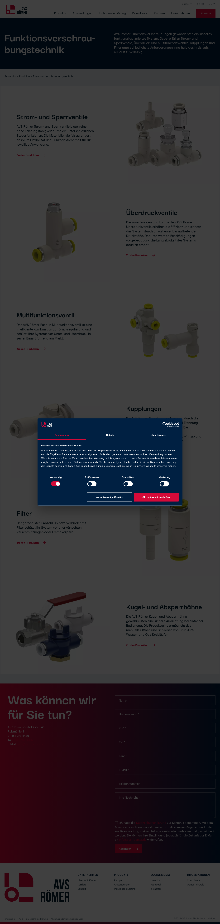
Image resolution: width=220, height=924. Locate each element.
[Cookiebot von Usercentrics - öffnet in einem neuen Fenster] (165, 424)
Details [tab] (110, 435)
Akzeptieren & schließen (156, 497)
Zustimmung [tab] (62, 435)
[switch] (91, 483)
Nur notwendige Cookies (109, 497)
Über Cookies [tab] (158, 435)
